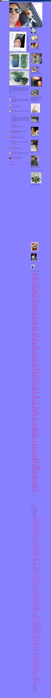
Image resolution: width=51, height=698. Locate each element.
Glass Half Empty (34, 444)
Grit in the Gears (34, 304)
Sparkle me (33, 422)
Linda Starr (12, 146)
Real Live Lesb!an (35, 377)
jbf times (33, 302)
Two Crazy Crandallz (35, 490)
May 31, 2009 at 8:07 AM (15, 107)
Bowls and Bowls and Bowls (36, 382)
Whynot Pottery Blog (35, 285)
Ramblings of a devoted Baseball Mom (35, 486)
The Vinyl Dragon (34, 410)
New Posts (33, 395)
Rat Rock (33, 400)
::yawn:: (34, 579)
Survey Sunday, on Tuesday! (36, 401)
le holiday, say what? (36, 567)
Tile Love (33, 307)
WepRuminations (34, 374)
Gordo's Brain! (34, 476)
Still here (33, 393)
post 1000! (34, 566)
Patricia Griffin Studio (35, 371)
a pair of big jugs (35, 535)
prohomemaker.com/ (35, 491)
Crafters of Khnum (35, 455)
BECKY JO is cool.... (36, 555)
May (33, 515)
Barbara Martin (13, 151)
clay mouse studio (35, 484)
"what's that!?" (35, 645)
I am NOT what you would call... (37, 553)
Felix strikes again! (35, 660)
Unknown (12, 109)
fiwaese (33, 421)
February (34, 688)
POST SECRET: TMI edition (37, 524)
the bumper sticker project (36, 663)
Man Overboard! (34, 442)
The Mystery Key (34, 276)
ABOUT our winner (35, 673)
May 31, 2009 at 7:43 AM (15, 102)
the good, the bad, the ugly (36, 554)
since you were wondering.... (37, 656)
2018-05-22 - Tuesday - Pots (36, 303)
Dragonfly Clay (34, 451)
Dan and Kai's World (35, 472)
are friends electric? (35, 644)
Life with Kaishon (34, 327)
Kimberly (12, 129)
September (34, 510)
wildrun (33, 417)
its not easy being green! (36, 670)
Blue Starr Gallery (35, 273)
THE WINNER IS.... (35, 674)
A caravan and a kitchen (35, 346)
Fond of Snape (34, 390)
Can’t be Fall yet (34, 427)
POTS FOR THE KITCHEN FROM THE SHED (36, 459)
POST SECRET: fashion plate (37, 578)
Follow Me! (33, 380)
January (34, 689)
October (34, 509)
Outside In (33, 405)
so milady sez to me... (36, 544)
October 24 (33, 406)
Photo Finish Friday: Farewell (36, 409)
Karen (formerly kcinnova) (15, 156)
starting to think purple (36, 635)
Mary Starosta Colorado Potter (36, 466)
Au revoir (33, 411)
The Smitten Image (35, 320)
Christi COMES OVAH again (37, 659)
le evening (34, 655)
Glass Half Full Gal (35, 329)
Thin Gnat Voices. (34, 305)
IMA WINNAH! (35, 615)
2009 (33, 506)
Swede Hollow (34, 475)
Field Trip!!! (33, 450)
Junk (33, 588)
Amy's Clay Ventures (35, 381)
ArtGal (33, 440)
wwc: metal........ (35, 589)
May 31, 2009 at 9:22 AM (15, 127)
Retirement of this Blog (35, 434)
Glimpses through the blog (36, 462)
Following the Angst (34, 316)
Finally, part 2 (34, 452)
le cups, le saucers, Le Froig (37, 619)
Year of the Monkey (34, 351)
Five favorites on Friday (36, 610)
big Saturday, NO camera (36, 643)
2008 (33, 691)
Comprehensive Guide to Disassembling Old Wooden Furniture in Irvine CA (36, 292)
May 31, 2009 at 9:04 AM (15, 122)
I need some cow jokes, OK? (37, 549)
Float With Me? (34, 378)
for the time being (34, 384)
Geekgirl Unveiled (35, 487)
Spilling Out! (34, 423)
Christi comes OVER (36, 667)
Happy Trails (33, 454)
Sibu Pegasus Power (35, 408)
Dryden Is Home (34, 363)
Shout (33, 332)
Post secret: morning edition (37, 520)
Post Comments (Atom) (16, 164)
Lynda (12, 135)
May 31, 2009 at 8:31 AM (15, 113)
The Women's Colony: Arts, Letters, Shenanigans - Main (36, 468)
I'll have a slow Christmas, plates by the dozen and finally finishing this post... (36, 398)
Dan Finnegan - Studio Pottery (36, 379)
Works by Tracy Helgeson (36, 407)
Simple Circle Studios (35, 396)
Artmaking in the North (35, 300)
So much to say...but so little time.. (36, 413)
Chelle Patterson (34, 457)
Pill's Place (33, 394)
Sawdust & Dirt (34, 306)
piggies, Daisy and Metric (36, 616)
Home (19, 162)
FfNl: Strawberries (34, 436)
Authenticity (33, 312)
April (33, 685)
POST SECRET (35, 605)
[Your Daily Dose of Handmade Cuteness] (35, 112)
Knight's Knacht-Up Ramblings (35, 343)
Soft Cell (34, 620)
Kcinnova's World (34, 419)
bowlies (34, 611)
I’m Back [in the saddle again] (36, 420)
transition (33, 402)
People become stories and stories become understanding (36, 429)
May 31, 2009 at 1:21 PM (15, 149)
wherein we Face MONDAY (36, 640)
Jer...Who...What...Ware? (36, 449)
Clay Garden (34, 426)
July (33, 513)
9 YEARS (33, 344)
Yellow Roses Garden (35, 290)
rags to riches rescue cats (36, 461)
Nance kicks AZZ (35, 606)
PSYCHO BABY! (35, 525)
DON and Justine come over (37, 599)
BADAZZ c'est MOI (35, 598)
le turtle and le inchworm (36, 664)
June (33, 514)
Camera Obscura (35, 521)
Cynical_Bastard (34, 465)
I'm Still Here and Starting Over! (36, 314)
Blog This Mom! (34, 471)
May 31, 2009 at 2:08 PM (15, 154)
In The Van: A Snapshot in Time (36, 356)
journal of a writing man (35, 392)
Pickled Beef (34, 453)
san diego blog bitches (35, 481)
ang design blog (34, 298)
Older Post (27, 162)
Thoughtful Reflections (35, 311)
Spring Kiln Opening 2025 (35, 286)
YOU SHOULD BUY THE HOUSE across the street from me (37, 601)
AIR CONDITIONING (36, 582)
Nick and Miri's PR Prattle (36, 388)
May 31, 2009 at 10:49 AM (16, 144)
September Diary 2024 (35, 289)
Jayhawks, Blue (35, 536)
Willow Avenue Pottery (35, 340)
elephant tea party (35, 658)
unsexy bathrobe (35, 677)
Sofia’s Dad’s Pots (35, 360)
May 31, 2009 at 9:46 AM (15, 133)
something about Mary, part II (36, 323)
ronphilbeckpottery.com (35, 477)
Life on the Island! (35, 473)
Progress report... (34, 456)
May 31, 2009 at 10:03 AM (16, 138)
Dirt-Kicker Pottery (35, 308)
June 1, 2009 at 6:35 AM (15, 159)
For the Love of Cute (35, 277)
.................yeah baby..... (36, 649)
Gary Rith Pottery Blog (26, 4)
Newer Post (10, 162)
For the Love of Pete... (35, 447)
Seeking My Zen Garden (35, 313)
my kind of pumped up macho (37, 587)
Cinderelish (34, 480)
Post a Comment (11, 161)
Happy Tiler (34, 315)
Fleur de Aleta (34, 275)
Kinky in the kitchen (35, 532)
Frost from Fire (34, 321)
